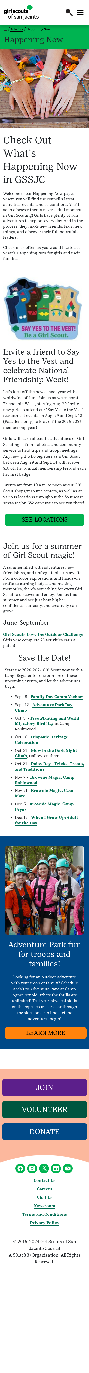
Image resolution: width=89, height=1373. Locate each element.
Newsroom (44, 1205)
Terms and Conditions (44, 1214)
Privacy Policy (44, 1222)
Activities (16, 29)
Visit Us (45, 1197)
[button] (69, 12)
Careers (44, 1189)
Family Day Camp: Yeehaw (57, 696)
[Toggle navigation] (80, 12)
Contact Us (45, 1180)
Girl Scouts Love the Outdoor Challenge (43, 634)
